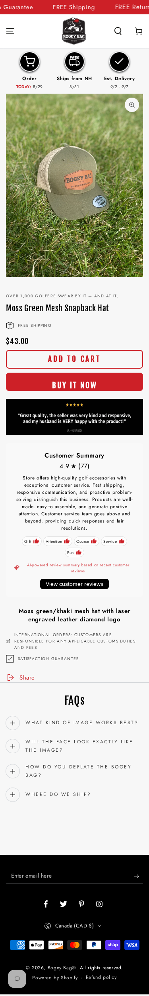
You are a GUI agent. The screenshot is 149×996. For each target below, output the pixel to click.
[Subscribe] (138, 876)
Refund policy (101, 977)
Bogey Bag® (62, 967)
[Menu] (10, 31)
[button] (118, 31)
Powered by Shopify (54, 977)
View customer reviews (74, 584)
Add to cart (74, 359)
